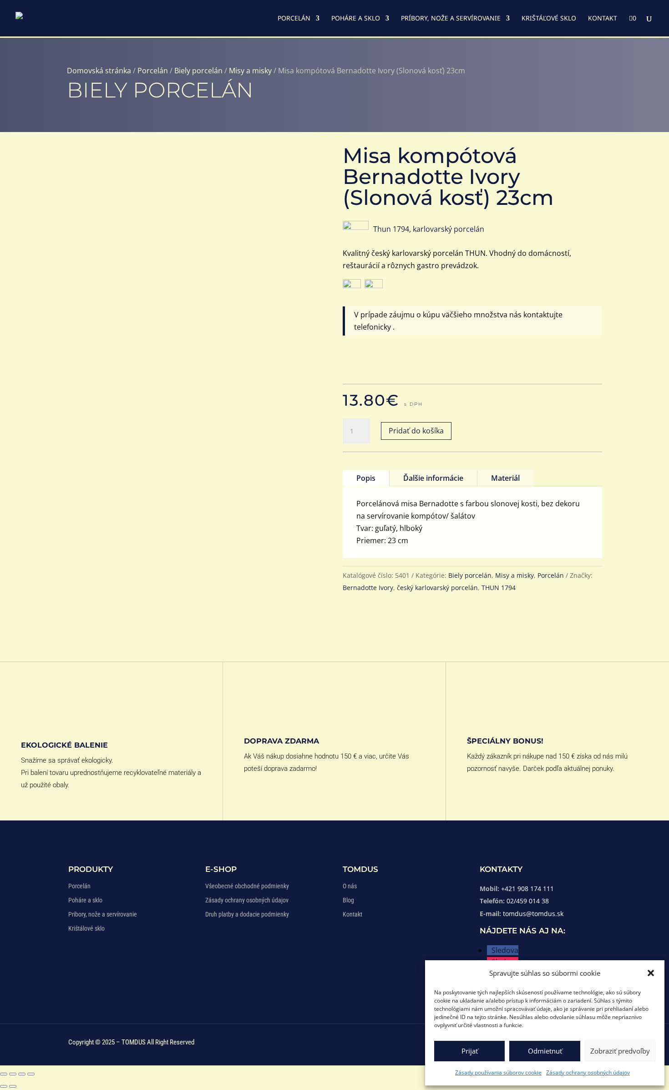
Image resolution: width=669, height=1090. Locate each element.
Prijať (469, 1050)
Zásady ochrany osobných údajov (588, 1072)
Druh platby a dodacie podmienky (247, 914)
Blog (348, 900)
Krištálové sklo (86, 928)
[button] (650, 973)
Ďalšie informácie (433, 478)
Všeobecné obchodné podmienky (247, 886)
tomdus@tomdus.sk (533, 913)
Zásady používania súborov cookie (498, 1072)
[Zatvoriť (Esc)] (31, 1074)
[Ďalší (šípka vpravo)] (12, 1086)
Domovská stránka (99, 71)
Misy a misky (250, 71)
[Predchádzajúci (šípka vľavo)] (3, 1086)
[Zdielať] (21, 1074)
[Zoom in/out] (3, 1074)
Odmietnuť (545, 1050)
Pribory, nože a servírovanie (102, 914)
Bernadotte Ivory (368, 587)
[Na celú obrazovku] (12, 1074)
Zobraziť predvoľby (620, 1050)
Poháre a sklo (355, 18)
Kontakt (602, 18)
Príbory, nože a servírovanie (451, 18)
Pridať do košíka (416, 431)
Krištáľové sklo (549, 18)
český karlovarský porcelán (437, 587)
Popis (365, 478)
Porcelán (294, 18)
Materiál (505, 478)
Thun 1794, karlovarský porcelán (428, 229)
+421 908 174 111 (527, 888)
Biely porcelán (198, 71)
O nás (350, 886)
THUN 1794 (498, 587)
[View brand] (356, 227)
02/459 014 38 (528, 900)
